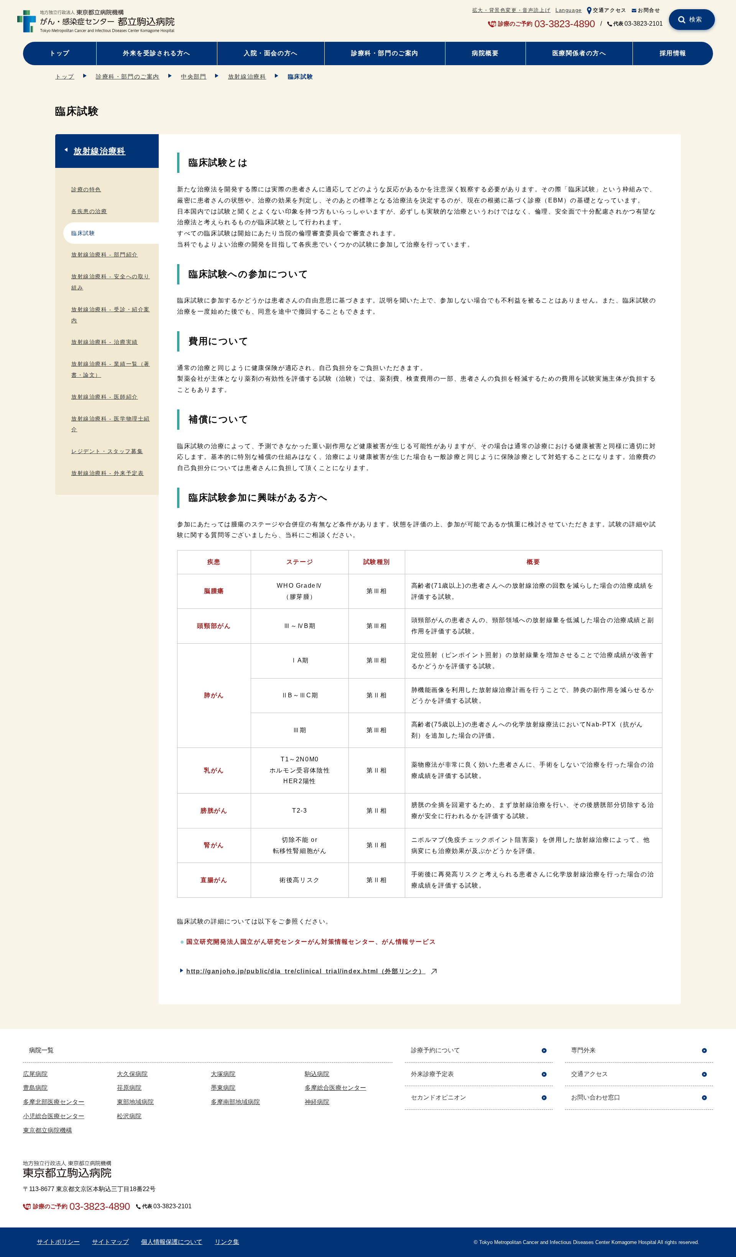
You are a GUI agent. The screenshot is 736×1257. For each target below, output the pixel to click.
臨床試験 (83, 233)
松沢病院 (129, 1116)
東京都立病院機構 (47, 1130)
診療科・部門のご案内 (385, 53)
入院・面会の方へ (271, 53)
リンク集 (227, 1242)
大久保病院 (132, 1074)
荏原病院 (129, 1087)
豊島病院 (35, 1087)
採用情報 (673, 53)
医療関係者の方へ (579, 53)
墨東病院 (223, 1087)
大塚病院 (223, 1074)
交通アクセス (610, 10)
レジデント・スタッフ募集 (107, 451)
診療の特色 (86, 189)
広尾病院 (35, 1074)
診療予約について (435, 1050)
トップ (59, 53)
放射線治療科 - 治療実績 (104, 342)
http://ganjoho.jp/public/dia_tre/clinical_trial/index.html (306, 971)
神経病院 (317, 1102)
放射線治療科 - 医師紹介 (104, 397)
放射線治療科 (247, 76)
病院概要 (485, 53)
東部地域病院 (135, 1102)
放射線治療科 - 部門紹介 (104, 254)
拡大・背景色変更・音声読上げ (511, 10)
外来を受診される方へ (157, 53)
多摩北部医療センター (53, 1102)
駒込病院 (317, 1074)
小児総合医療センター (53, 1116)
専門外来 (583, 1050)
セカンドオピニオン (438, 1097)
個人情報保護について (171, 1242)
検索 (696, 19)
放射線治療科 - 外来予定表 (107, 473)
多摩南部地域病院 (235, 1102)
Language (568, 10)
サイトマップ (110, 1242)
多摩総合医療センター (335, 1087)
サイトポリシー (58, 1242)
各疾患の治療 (89, 211)
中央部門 (193, 76)
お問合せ (649, 10)
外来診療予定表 (432, 1074)
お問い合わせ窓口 (595, 1097)
